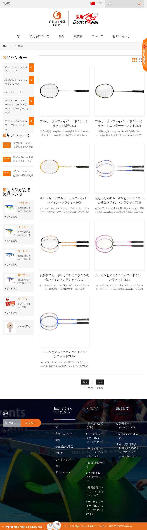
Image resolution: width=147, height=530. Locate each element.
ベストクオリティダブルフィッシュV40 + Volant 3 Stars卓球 (25, 299)
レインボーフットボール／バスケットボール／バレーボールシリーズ (18, 106)
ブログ (59, 453)
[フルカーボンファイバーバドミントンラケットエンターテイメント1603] (119, 90)
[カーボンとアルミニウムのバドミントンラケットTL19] (64, 321)
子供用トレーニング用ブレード (95, 477)
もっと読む (11, 216)
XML (58, 466)
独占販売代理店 (64, 446)
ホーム (9, 46)
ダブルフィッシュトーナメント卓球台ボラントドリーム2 (25, 203)
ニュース (97, 36)
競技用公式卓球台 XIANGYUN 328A (25, 275)
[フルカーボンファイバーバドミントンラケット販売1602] (64, 90)
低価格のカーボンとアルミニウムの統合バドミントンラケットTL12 (64, 277)
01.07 (7, 159)
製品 (62, 36)
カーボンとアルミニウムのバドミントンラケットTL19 (64, 354)
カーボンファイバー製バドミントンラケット (95, 438)
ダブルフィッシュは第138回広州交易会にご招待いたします (23, 173)
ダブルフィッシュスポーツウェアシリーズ (15, 125)
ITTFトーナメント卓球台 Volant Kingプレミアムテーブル (25, 227)
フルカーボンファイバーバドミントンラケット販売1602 (64, 123)
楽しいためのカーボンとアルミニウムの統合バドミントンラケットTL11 (119, 200)
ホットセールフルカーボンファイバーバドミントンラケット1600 (64, 200)
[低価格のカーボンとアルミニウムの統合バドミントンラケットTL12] (64, 244)
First (85, 382)
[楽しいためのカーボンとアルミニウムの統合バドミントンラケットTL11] (119, 167)
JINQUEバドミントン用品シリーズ (16, 81)
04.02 (7, 145)
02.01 (7, 173)
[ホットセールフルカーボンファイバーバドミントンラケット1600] (64, 167)
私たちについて (39, 36)
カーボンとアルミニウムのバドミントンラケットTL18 (119, 277)
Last (100, 382)
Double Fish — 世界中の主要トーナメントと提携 (23, 159)
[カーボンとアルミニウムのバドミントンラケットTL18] (119, 244)
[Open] (144, 55)
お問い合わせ (121, 36)
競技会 (78, 36)
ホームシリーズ (13, 92)
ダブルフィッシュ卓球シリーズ (15, 69)
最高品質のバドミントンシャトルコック (95, 452)
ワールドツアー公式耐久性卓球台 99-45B (25, 251)
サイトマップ (62, 459)
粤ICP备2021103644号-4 (120, 526)
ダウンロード (62, 472)
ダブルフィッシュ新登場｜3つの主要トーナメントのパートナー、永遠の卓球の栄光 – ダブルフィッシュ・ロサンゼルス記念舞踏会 (23, 145)
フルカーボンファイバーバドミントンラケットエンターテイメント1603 (119, 123)
